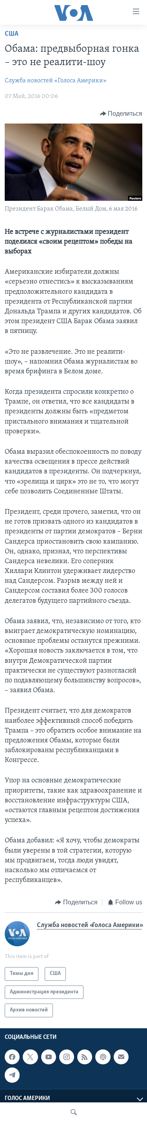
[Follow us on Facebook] (12, 1056)
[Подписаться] (121, 1056)
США (11, 34)
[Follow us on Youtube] (48, 1056)
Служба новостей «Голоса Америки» (56, 81)
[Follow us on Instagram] (66, 1056)
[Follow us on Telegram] (12, 1074)
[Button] (121, 114)
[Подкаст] (102, 1056)
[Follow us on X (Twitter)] (30, 1056)
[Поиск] (73, 1112)
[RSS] (84, 1056)
